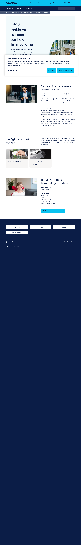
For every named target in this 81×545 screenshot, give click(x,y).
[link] (33, 3)
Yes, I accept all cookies (65, 70)
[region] (41, 65)
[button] (13, 8)
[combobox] (66, 8)
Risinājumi (8, 8)
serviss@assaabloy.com (48, 204)
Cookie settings (13, 70)
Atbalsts (27, 8)
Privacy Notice (16, 65)
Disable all (51, 70)
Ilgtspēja (19, 8)
